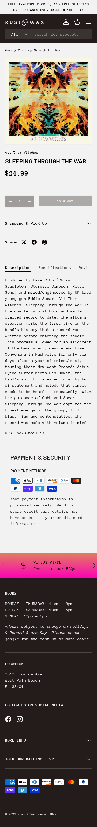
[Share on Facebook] (34, 242)
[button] (77, 22)
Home (8, 50)
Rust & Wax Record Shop (38, 814)
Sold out (65, 201)
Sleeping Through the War (39, 50)
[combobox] (48, 34)
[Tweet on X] (24, 242)
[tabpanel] (48, 358)
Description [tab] (18, 267)
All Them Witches (21, 152)
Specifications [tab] (55, 267)
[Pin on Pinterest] (44, 242)
